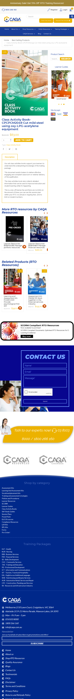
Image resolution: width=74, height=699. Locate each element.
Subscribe (37, 643)
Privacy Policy (11, 691)
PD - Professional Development (13, 567)
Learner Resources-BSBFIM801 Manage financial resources (36, 246)
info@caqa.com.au (13, 627)
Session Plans (7, 514)
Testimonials (11, 674)
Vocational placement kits (11, 493)
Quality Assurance (13, 662)
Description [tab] (10, 157)
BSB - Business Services (10, 554)
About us (9, 654)
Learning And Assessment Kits (13, 491)
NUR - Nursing (7, 552)
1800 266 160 (44, 439)
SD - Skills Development (10, 560)
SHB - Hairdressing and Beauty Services (16, 578)
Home (6, 40)
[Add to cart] (24, 247)
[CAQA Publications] (12, 19)
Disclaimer (10, 682)
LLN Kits (5, 525)
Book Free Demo (46, 20)
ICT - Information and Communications (16, 570)
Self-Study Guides (8, 512)
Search (66, 58)
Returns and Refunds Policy (17, 695)
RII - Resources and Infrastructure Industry (17, 586)
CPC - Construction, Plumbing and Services (17, 583)
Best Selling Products (21, 40)
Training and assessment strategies (15, 496)
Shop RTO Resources (14, 658)
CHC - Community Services (11, 562)
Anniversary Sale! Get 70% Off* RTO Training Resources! (37, 3)
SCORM (5, 504)
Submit (45, 401)
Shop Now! (61, 99)
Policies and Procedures (10, 498)
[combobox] (44, 16)
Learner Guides (7, 506)
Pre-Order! (6, 533)
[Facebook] (3, 149)
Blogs (7, 666)
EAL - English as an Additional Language (16, 575)
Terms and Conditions (15, 686)
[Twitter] (9, 149)
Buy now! (27, 336)
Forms (4, 530)
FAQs (7, 678)
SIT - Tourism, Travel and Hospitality (15, 573)
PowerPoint (6, 517)
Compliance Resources (10, 522)
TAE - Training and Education (12, 565)
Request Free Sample (62, 20)
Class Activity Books (9, 509)
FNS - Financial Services (10, 557)
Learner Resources (8, 501)
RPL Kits (5, 527)
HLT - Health (6, 549)
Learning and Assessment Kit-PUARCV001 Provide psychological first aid (11, 301)
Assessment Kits (8, 488)
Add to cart (23, 140)
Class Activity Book (13, 145)
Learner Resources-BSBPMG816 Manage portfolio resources (13, 246)
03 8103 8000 (11, 619)
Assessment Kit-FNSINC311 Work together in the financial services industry (35, 300)
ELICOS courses (7, 519)
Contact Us (10, 670)
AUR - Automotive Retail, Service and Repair (18, 580)
